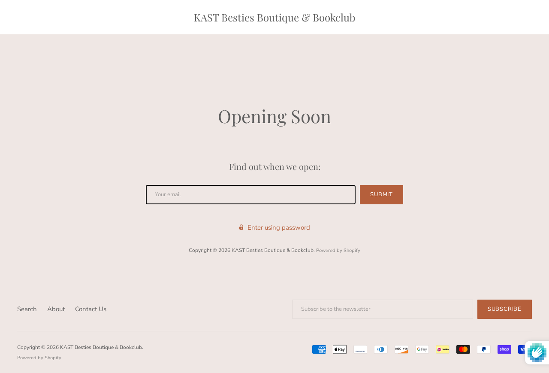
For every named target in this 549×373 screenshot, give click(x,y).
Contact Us (90, 309)
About (56, 309)
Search (27, 309)
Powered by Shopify (338, 250)
